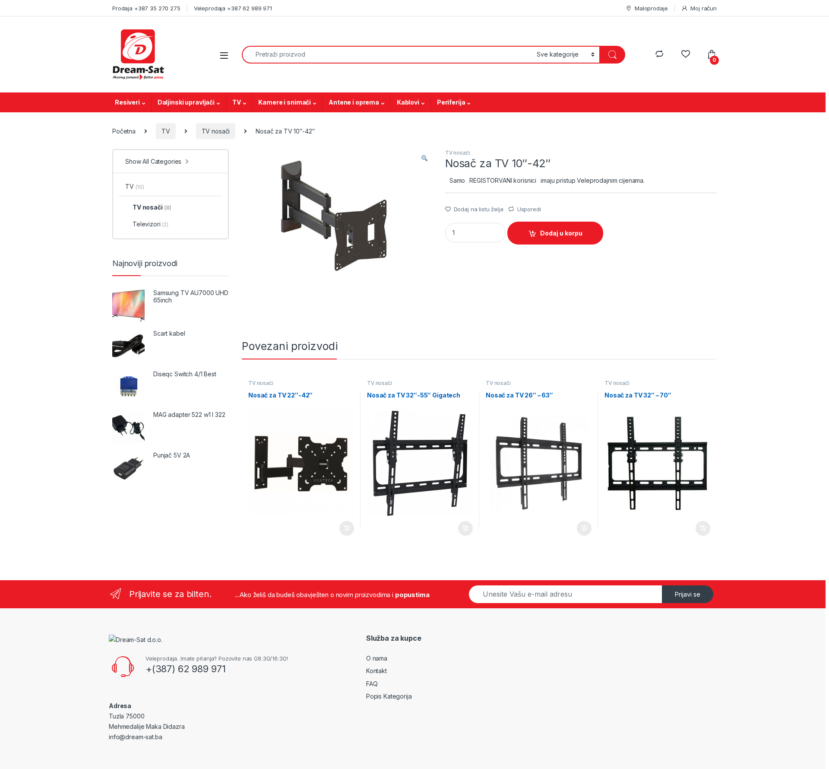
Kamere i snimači (284, 102)
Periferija (451, 102)
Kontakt (376, 670)
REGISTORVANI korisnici (502, 180)
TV (236, 102)
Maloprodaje (651, 8)
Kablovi (408, 102)
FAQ (372, 683)
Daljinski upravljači (186, 102)
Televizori (150, 224)
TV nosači (216, 131)
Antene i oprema (354, 102)
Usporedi (529, 209)
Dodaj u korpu (561, 233)
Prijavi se (687, 594)
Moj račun (703, 8)
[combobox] (387, 55)
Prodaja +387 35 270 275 (146, 8)
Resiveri (127, 102)
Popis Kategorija (389, 696)
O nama (376, 658)
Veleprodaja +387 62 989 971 (233, 8)
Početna (124, 131)
